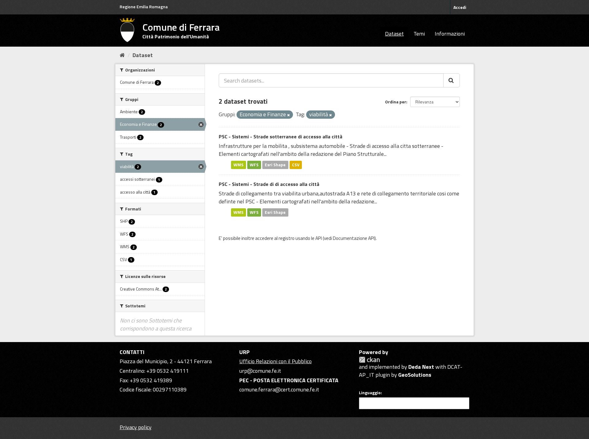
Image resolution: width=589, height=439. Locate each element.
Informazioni (450, 33)
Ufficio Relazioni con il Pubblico (275, 361)
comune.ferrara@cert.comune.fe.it (279, 389)
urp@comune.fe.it (260, 371)
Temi (419, 33)
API (318, 238)
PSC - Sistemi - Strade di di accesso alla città (269, 184)
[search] (451, 80)
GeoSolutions (414, 375)
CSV (295, 165)
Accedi (459, 7)
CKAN (369, 359)
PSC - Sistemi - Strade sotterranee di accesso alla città (280, 136)
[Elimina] (288, 115)
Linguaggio (370, 393)
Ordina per (395, 101)
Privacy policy (136, 427)
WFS (254, 165)
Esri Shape (275, 165)
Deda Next (421, 367)
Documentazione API (354, 238)
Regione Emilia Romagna (144, 6)
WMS (238, 165)
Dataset (394, 33)
